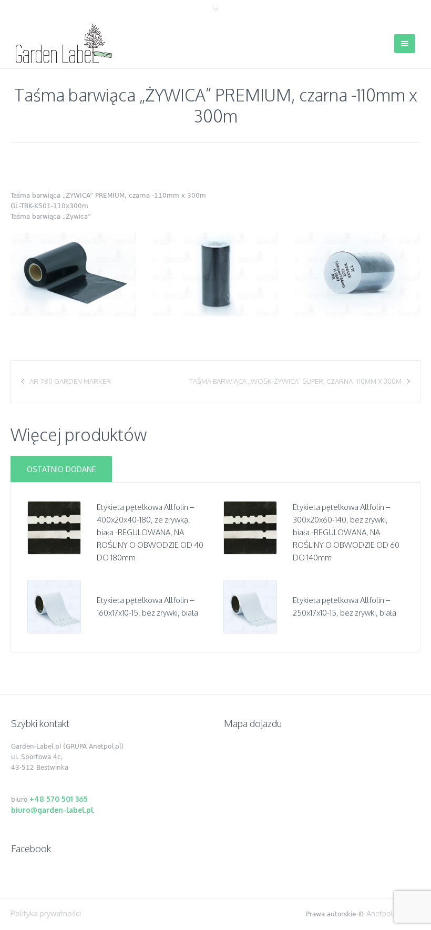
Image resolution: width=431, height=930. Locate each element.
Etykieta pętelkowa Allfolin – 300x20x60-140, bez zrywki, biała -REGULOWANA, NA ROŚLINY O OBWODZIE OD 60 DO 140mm (346, 532)
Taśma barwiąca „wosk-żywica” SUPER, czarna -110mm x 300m (295, 381)
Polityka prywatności (46, 913)
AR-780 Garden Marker (70, 381)
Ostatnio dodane (61, 469)
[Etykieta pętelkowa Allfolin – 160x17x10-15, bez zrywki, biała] (54, 605)
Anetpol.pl (384, 913)
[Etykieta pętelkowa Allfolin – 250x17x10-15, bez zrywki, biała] (250, 605)
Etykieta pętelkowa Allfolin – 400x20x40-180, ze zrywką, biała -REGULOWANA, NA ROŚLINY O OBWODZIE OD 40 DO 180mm (150, 532)
